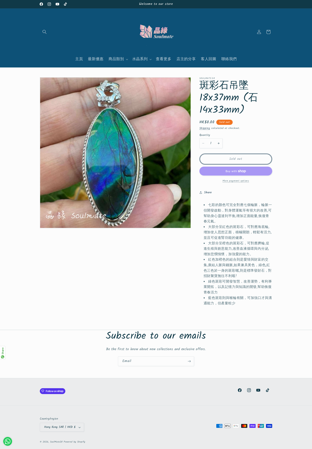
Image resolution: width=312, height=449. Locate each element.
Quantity (204, 135)
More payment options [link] (235, 181)
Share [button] (208, 192)
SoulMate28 (56, 442)
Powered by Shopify (74, 442)
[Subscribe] (189, 361)
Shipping (204, 128)
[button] (44, 32)
